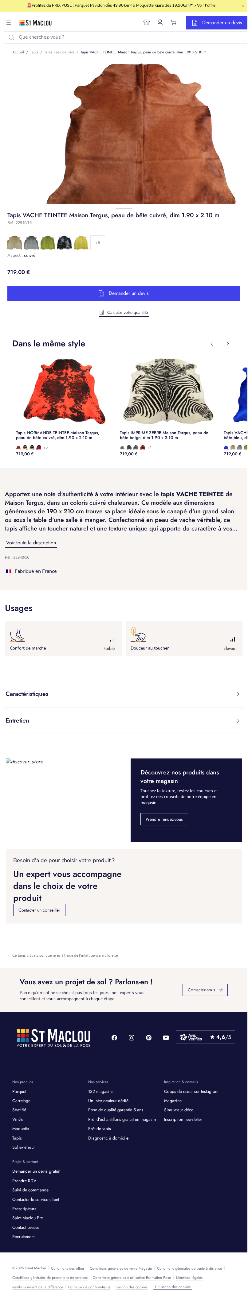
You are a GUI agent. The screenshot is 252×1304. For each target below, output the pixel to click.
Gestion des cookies (132, 1287)
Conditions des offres (68, 1268)
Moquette (20, 1128)
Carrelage (21, 1101)
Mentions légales (189, 1277)
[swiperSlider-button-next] (227, 343)
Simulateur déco (179, 1110)
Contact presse (25, 1227)
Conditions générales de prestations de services (50, 1277)
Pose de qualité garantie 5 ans (115, 1110)
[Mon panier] (174, 22)
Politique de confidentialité (89, 1287)
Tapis (17, 1138)
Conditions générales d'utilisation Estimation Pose (132, 1277)
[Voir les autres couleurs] (97, 242)
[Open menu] (9, 23)
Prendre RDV (24, 1181)
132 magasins (100, 1091)
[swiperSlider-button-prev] (211, 343)
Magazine (173, 1101)
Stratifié (19, 1110)
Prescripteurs (24, 1209)
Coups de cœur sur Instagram (191, 1091)
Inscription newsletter (183, 1119)
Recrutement (23, 1236)
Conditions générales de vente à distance (189, 1268)
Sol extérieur (23, 1147)
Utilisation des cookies (173, 1287)
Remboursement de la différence (37, 1287)
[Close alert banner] (243, 6)
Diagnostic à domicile (108, 1138)
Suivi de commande (30, 1190)
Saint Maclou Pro (27, 1218)
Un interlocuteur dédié (108, 1101)
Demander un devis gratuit (36, 1171)
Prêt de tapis (99, 1128)
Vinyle (17, 1119)
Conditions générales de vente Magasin (121, 1268)
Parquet (19, 1091)
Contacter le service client (35, 1199)
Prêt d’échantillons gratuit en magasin (122, 1119)
